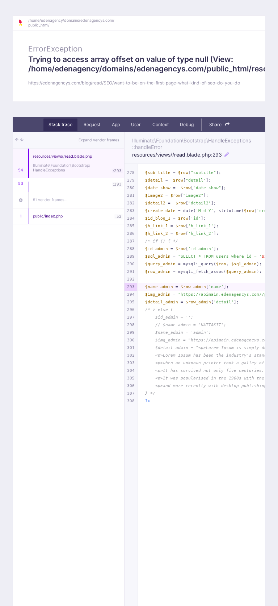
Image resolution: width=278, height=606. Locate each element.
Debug (187, 124)
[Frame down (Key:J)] (22, 140)
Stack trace (60, 124)
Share (216, 124)
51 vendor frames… (50, 200)
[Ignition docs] (23, 23)
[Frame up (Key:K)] (17, 140)
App (116, 124)
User (136, 124)
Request (92, 124)
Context (160, 124)
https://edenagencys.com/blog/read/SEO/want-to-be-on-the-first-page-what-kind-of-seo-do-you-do (134, 83)
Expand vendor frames (99, 140)
